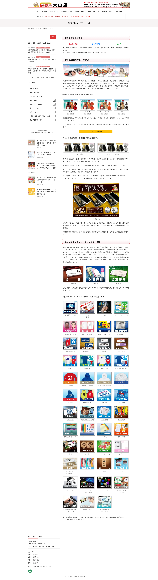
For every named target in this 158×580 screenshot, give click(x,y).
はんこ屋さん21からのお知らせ (42, 47)
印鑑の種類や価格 (96, 131)
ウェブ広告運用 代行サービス (104, 510)
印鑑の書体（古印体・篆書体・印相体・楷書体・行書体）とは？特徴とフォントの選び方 (42, 71)
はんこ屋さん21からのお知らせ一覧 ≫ (43, 77)
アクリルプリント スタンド (121, 491)
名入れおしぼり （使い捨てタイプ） (70, 472)
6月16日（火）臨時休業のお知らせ (56, 16)
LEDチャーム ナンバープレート (87, 491)
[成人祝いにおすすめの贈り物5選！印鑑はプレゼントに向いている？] (31, 180)
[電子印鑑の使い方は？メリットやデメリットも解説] (31, 155)
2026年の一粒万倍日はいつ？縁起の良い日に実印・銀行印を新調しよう (46, 192)
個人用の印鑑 (73, 44)
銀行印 (72, 114)
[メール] (30, 571)
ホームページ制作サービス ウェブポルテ (70, 510)
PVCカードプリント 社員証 (87, 316)
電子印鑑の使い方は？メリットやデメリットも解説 (46, 154)
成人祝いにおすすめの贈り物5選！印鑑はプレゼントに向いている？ (46, 180)
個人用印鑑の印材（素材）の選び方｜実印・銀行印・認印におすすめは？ (46, 143)
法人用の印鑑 (96, 44)
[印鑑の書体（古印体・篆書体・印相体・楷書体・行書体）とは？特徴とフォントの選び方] (31, 165)
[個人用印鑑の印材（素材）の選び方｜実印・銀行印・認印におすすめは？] (31, 143)
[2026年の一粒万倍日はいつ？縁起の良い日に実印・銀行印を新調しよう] (31, 192)
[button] (80, 16)
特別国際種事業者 (42, 130)
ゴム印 (119, 44)
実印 (68, 114)
